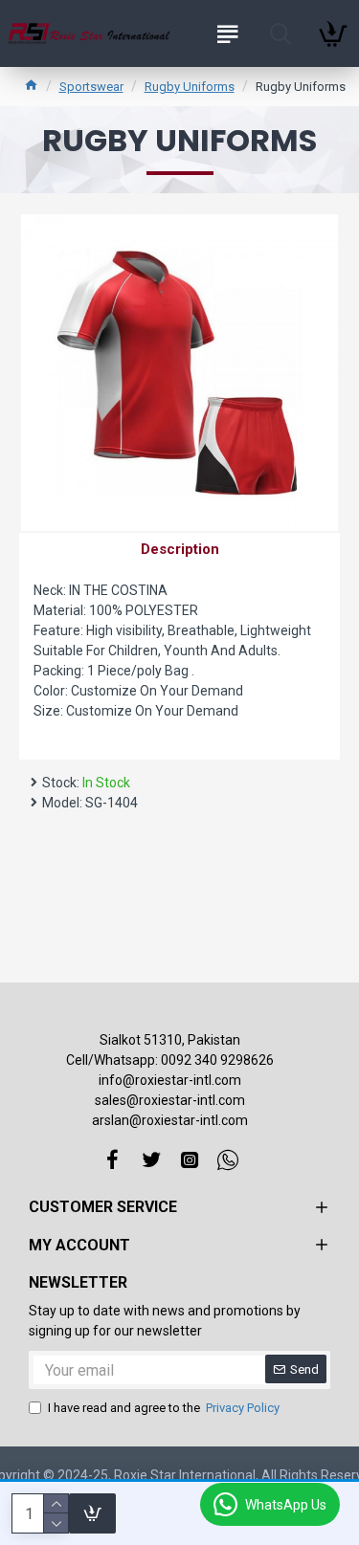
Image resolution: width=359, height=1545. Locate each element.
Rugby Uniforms (190, 86)
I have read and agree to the (164, 1408)
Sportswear (91, 86)
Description (180, 549)
